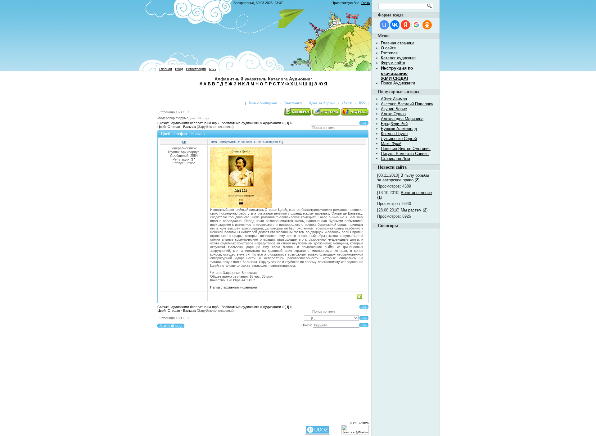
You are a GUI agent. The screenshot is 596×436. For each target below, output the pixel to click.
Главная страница (397, 43)
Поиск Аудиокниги (398, 83)
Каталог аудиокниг (398, 58)
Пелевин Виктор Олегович (406, 148)
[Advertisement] (263, 93)
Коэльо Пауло (394, 133)
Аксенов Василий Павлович (407, 104)
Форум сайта (393, 63)
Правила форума (322, 103)
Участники (293, 103)
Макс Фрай (391, 143)
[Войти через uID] (384, 25)
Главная (165, 69)
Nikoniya (203, 118)
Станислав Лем (395, 158)
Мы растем (411, 210)
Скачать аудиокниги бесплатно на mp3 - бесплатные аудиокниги (208, 123)
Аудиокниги (272, 123)
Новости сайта (392, 167)
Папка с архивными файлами (233, 287)
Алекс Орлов (393, 113)
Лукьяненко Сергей (399, 138)
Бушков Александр (399, 128)
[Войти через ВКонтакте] (395, 25)
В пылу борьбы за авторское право (403, 177)
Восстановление (416, 192)
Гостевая (389, 53)
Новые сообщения (263, 103)
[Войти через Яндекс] (405, 25)
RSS (212, 69)
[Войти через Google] (416, 25)
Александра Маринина (402, 118)
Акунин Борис (394, 109)
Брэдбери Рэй (394, 123)
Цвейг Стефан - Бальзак (176, 127)
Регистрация (196, 69)
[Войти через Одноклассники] (427, 25)
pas (193, 118)
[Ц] (287, 123)
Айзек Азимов (394, 99)
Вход (179, 69)
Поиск (347, 103)
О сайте (388, 48)
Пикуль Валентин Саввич (405, 153)
